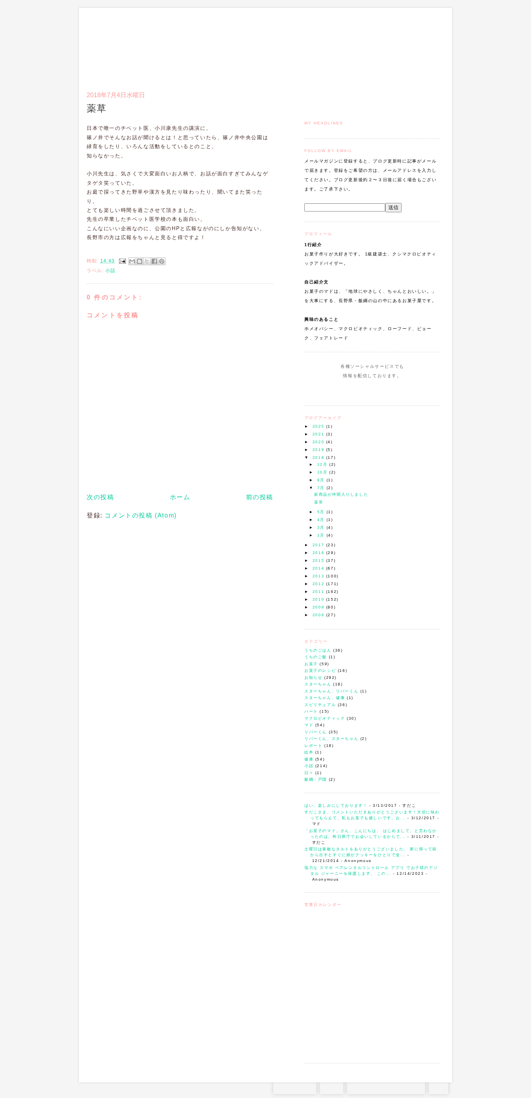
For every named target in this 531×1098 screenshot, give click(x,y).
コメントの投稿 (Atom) (140, 515)
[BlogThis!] (139, 261)
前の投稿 (259, 497)
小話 (308, 766)
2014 (319, 568)
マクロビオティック (324, 718)
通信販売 (358, 45)
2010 (319, 599)
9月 (322, 480)
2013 (319, 576)
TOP (438, 1086)
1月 (322, 535)
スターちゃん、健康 (324, 698)
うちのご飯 (315, 657)
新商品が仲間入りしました (341, 494)
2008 (319, 615)
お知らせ (313, 677)
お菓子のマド (109, 41)
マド (308, 725)
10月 (323, 472)
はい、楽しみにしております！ (335, 805)
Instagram (350, 390)
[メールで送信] (132, 261)
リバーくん (315, 732)
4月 (322, 520)
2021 (319, 434)
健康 (308, 759)
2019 (319, 450)
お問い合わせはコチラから (386, 1086)
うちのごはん (318, 650)
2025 (319, 426)
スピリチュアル (320, 705)
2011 (319, 591)
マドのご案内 (339, 45)
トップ (320, 45)
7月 (322, 488)
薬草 (318, 502)
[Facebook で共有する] (154, 261)
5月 (322, 512)
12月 (323, 464)
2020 (319, 442)
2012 (319, 584)
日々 (308, 773)
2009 (319, 607)
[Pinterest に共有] (162, 261)
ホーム (180, 497)
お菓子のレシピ (320, 670)
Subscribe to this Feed (398, 390)
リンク (426, 45)
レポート (313, 745)
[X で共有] (147, 261)
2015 (319, 560)
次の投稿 (100, 497)
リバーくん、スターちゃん (331, 738)
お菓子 (311, 664)
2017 (319, 545)
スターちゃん (318, 684)
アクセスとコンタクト (402, 45)
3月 (322, 527)
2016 (319, 553)
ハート (311, 711)
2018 (319, 457)
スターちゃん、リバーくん (331, 691)
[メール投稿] (122, 261)
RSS (331, 1086)
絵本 (308, 752)
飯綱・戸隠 (315, 779)
